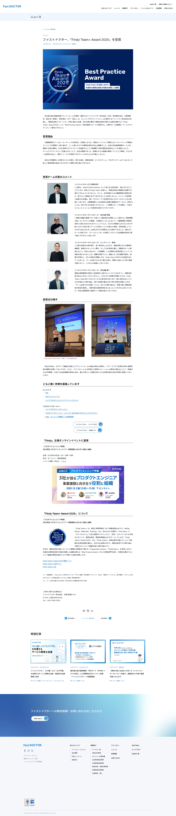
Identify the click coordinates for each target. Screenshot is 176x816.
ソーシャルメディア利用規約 (33, 761)
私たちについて (107, 8)
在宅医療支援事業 (98, 760)
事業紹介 (125, 8)
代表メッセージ (77, 756)
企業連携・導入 (97, 773)
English (152, 4)
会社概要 (74, 753)
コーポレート (47, 44)
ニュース (117, 8)
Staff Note (135, 745)
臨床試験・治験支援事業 (100, 766)
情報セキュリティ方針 (31, 759)
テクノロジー (134, 8)
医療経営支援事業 (98, 770)
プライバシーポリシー (31, 756)
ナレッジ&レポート (147, 8)
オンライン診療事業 (98, 756)
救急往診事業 (96, 753)
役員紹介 (74, 760)
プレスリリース (57, 44)
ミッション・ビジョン (79, 749)
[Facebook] (88, 611)
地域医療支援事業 (98, 763)
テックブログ (136, 749)
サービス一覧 (96, 749)
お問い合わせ (168, 8)
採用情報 (159, 8)
